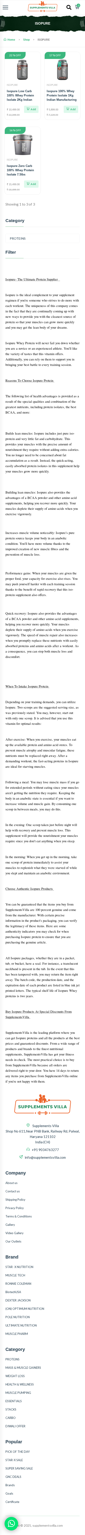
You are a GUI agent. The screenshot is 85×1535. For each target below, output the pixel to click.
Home (11, 39)
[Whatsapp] (11, 1523)
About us (11, 1183)
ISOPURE (12, 85)
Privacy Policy (14, 1208)
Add (33, 109)
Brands (10, 1485)
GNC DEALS (13, 1477)
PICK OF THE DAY (17, 1451)
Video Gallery (14, 1233)
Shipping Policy (15, 1199)
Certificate (12, 1502)
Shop (26, 39)
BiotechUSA (13, 1292)
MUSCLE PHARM (16, 1334)
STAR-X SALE (14, 1460)
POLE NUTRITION (17, 1317)
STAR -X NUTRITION (19, 1267)
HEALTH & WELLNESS (19, 1384)
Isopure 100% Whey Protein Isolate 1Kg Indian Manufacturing (62, 95)
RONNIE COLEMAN (18, 1283)
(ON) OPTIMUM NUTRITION (24, 1308)
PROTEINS (18, 238)
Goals (9, 1493)
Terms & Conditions (18, 1216)
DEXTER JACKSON (18, 1300)
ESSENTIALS (13, 1401)
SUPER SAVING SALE (19, 1468)
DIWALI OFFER (15, 1426)
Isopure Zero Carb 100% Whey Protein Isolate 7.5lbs (20, 170)
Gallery (10, 1224)
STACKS (10, 1409)
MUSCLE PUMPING (18, 1393)
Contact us (12, 1191)
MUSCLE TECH (15, 1275)
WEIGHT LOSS (15, 1376)
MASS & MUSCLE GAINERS (23, 1367)
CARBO (10, 1418)
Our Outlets (13, 1241)
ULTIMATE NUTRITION (21, 1325)
